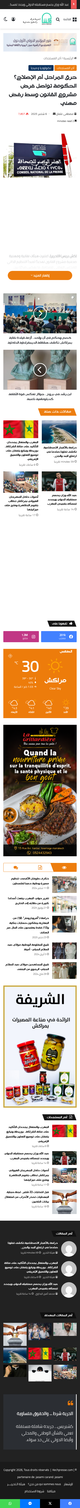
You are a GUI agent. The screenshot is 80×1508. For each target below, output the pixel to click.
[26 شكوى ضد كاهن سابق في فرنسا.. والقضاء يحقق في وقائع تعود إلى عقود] (15, 1371)
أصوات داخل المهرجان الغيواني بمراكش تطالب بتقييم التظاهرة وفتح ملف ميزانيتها (21, 503)
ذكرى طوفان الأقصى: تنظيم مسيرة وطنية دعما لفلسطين (30, 881)
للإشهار (68, 1484)
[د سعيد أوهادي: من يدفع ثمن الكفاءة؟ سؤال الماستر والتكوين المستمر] (65, 1329)
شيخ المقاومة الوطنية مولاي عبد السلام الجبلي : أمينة (28, 947)
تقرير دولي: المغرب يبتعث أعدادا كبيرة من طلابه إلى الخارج (28, 901)
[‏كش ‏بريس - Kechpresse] (37, 19)
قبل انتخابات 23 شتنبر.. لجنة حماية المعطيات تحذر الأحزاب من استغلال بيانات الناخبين (26, 1197)
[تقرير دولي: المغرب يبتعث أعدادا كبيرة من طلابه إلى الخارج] (64, 904)
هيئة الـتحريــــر (16, 1484)
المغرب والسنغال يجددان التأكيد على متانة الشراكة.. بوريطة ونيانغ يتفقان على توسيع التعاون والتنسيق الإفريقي (21, 451)
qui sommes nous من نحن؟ (44, 1484)
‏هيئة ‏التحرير (49, 1252)
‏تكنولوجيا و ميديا (41, 68)
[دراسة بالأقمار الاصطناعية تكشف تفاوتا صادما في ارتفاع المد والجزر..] (59, 431)
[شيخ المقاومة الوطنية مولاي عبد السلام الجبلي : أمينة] (64, 950)
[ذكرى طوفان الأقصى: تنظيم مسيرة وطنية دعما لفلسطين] (64, 884)
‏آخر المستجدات (52, 58)
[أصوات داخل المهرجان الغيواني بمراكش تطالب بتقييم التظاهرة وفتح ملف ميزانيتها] (20, 482)
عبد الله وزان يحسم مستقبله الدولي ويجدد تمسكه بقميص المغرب (62, 499)
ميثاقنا (51, 1491)
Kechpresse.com (62, 1469)
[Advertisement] (40, 215)
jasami (59, 1477)
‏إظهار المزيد (41, 275)
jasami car (42, 1477)
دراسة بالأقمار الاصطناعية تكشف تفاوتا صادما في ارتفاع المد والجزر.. (60, 452)
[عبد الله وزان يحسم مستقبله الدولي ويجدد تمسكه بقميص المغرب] (59, 481)
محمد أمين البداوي (45, 1293)
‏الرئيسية (68, 58)
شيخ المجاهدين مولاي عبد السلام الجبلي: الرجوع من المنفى (27, 967)
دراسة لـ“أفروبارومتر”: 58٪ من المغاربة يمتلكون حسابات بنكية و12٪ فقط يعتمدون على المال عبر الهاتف (27, 925)
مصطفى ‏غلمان (64, 113)
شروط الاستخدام (34, 1491)
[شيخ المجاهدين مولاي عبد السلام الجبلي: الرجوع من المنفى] (64, 970)
